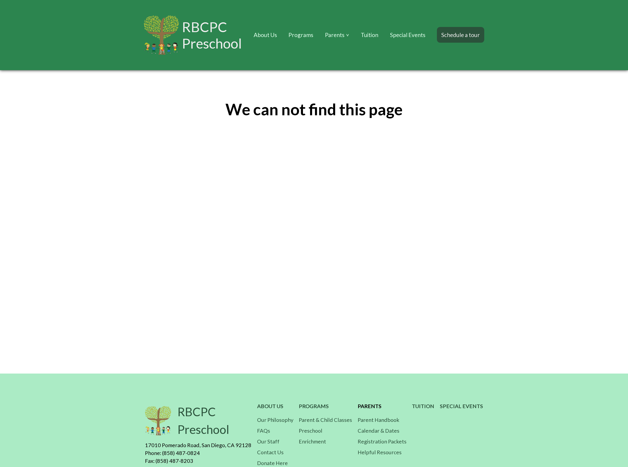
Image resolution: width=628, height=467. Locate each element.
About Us (265, 34)
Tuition (369, 34)
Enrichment (312, 441)
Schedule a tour (460, 34)
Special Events (407, 34)
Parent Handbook (378, 420)
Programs (300, 34)
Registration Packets (382, 441)
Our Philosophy (275, 420)
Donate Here (272, 463)
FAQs (263, 431)
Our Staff (268, 441)
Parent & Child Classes (325, 420)
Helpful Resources (380, 452)
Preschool (310, 431)
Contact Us (270, 452)
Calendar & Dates (378, 431)
